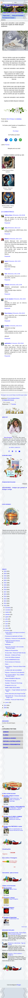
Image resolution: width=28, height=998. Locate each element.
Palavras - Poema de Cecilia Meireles (14, 672)
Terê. (6, 273)
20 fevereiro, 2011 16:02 (19, 299)
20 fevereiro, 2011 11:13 (14, 227)
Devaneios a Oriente (9, 897)
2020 (5, 585)
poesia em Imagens (9, 907)
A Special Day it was (14, 918)
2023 (5, 578)
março (7, 628)
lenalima (7, 325)
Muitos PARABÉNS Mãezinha (12, 678)
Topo (25, 995)
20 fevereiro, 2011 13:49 (14, 273)
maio (6, 623)
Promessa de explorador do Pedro (13, 636)
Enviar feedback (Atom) (13, 398)
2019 (5, 587)
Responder (7, 223)
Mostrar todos (24, 926)
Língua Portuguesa (13, 899)
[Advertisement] (14, 552)
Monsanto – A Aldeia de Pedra (12, 655)
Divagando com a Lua (10, 685)
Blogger (19, 984)
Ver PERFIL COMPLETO (14, 447)
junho (6, 621)
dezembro (8, 607)
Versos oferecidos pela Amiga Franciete (15, 693)
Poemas (7, 144)
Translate (13, 404)
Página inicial (16, 395)
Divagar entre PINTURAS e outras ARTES (13, 827)
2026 (5, 571)
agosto (7, 616)
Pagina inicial (6, 15)
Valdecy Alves (8, 215)
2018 (5, 589)
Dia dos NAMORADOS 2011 (12, 659)
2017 (5, 592)
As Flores (11, 908)
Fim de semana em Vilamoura (12, 662)
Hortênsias (8, 644)
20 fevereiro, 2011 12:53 (14, 261)
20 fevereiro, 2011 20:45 (18, 313)
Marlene (7, 238)
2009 (5, 707)
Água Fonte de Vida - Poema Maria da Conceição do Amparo (17, 933)
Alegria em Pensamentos (11, 650)
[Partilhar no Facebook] (6, 121)
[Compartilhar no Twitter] (10, 139)
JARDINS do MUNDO (9, 738)
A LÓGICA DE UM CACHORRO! (13, 670)
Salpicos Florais (13, 889)
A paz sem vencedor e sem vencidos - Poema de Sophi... (14, 647)
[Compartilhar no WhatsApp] (20, 139)
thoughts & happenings (10, 917)
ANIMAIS (6, 732)
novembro (8, 609)
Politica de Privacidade (17, 15)
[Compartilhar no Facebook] (6, 139)
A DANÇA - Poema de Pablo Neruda (14, 699)
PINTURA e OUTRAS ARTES (11, 741)
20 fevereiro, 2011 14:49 (16, 284)
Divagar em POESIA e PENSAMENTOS (14, 806)
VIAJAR (5, 747)
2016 (5, 594)
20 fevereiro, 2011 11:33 (15, 238)
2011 (5, 605)
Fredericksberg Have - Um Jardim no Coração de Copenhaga (15, 800)
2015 (5, 596)
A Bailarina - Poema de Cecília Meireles (15, 638)
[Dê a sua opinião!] (3, 121)
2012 (5, 603)
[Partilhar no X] (4, 121)
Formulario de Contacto (8, 17)
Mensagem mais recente (6, 395)
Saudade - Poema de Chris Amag (13, 683)
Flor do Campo (8, 888)
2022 (5, 580)
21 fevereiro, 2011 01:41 (16, 325)
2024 (5, 575)
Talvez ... (7, 664)
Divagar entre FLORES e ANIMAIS (13, 816)
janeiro (7, 702)
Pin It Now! (15, 131)
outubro (7, 612)
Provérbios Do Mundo (10, 680)
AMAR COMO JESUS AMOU (12, 687)
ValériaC (7, 284)
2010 (5, 705)
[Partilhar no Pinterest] (7, 121)
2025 (5, 573)
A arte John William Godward (12, 657)
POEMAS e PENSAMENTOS (11, 744)
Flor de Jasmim (9, 299)
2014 (5, 598)
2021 (5, 582)
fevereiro (7, 630)
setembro (7, 614)
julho (6, 619)
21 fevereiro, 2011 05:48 (17, 343)
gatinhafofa (8, 343)
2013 (5, 601)
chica (6, 227)
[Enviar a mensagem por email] (2, 121)
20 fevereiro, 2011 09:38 (19, 215)
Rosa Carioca (8, 313)
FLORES (5, 735)
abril (6, 626)
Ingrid (6, 261)
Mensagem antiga (23, 395)
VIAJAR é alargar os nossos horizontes (11, 796)
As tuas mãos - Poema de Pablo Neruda (15, 652)
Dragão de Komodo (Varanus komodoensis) (12, 641)
